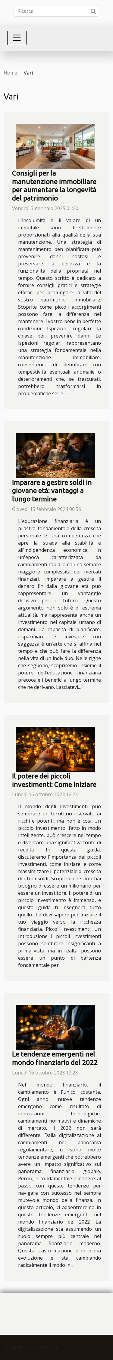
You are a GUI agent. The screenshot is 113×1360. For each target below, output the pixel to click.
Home (10, 72)
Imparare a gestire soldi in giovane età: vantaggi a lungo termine (52, 490)
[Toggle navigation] (17, 38)
